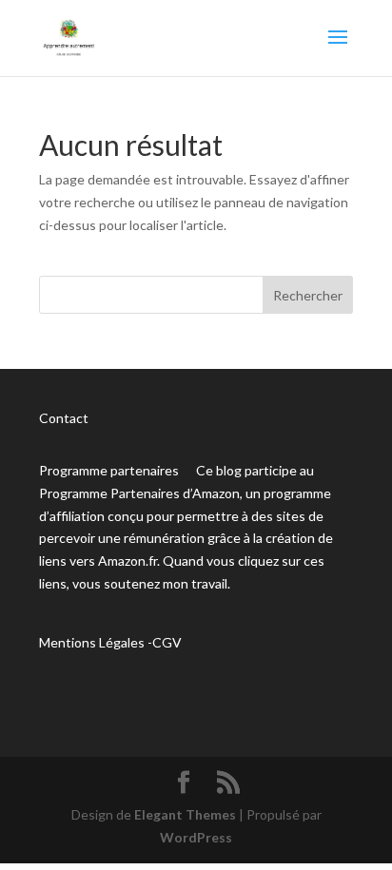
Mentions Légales (92, 642)
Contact (63, 418)
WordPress (196, 837)
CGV (167, 642)
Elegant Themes (185, 814)
